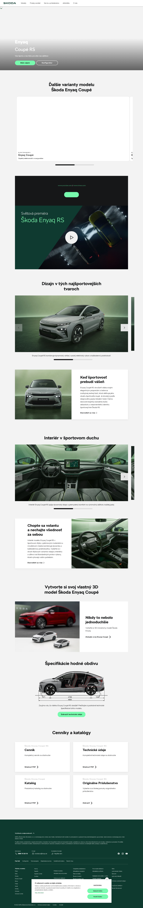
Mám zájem (25, 63)
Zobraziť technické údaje (71, 714)
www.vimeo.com (79, 185)
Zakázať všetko (97, 891)
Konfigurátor (47, 63)
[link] (71, 626)
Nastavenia (98, 885)
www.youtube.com (65, 185)
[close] (107, 879)
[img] (9, 3)
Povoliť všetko (97, 896)
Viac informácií (39, 892)
